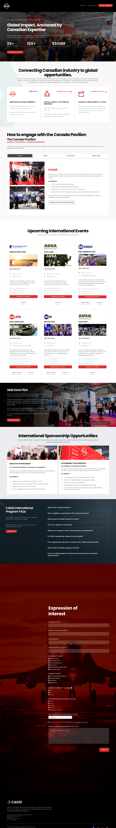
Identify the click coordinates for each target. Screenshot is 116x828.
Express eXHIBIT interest (58, 367)
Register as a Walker (85, 304)
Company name (54, 622)
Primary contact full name (58, 630)
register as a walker (23, 296)
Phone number (57, 647)
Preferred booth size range (62, 699)
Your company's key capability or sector (63, 714)
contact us (11, 531)
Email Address (53, 639)
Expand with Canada (15, 52)
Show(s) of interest (55, 656)
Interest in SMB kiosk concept (59, 688)
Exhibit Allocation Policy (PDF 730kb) (62, 202)
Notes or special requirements (63, 726)
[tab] (20, 155)
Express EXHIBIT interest (92, 297)
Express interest (14, 420)
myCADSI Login (92, 5)
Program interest (54, 673)
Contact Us (83, 5)
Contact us (23, 304)
